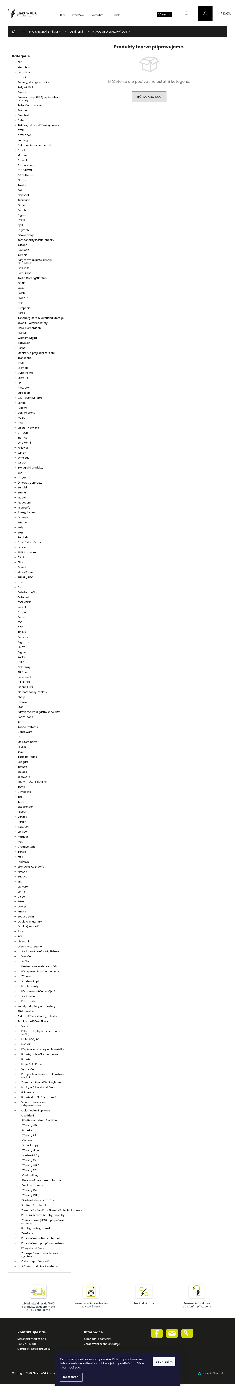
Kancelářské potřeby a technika (41, 1238)
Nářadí (25, 1044)
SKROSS (22, 747)
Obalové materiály (30, 921)
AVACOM (23, 388)
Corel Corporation (29, 328)
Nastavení (71, 1377)
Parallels (23, 537)
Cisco (21, 896)
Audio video (28, 996)
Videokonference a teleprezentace (33, 1103)
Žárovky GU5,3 (31, 1195)
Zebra (21, 617)
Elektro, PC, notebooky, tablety (37, 1016)
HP (19, 383)
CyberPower (25, 373)
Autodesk (24, 597)
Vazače (26, 956)
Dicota (22, 587)
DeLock (22, 120)
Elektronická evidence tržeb (35, 145)
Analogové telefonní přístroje (40, 951)
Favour (22, 812)
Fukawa (22, 408)
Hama (21, 348)
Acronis (22, 255)
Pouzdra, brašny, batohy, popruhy (42, 1215)
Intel (20, 797)
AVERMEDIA (24, 602)
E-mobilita (24, 792)
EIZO (20, 627)
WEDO (22, 462)
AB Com (23, 672)
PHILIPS (22, 911)
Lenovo (22, 702)
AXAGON (23, 827)
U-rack (22, 77)
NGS (20, 842)
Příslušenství (26, 1011)
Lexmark (23, 368)
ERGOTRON (25, 170)
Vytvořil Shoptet (213, 1373)
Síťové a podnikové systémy (39, 1266)
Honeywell (24, 677)
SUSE (21, 532)
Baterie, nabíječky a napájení (40, 1054)
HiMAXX (22, 872)
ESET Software (27, 552)
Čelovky (27, 1140)
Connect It (25, 195)
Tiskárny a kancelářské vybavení (38, 125)
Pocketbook (25, 717)
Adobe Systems (28, 727)
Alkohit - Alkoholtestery (33, 323)
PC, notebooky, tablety (32, 692)
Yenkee (22, 817)
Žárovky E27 (30, 1170)
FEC (20, 622)
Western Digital (27, 338)
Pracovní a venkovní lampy (41, 1180)
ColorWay (24, 667)
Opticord (23, 205)
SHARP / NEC (25, 577)
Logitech (23, 230)
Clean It (23, 298)
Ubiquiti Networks (29, 428)
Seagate (23, 762)
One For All (24, 443)
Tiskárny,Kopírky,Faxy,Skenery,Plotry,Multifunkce (44, 1210)
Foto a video (26, 165)
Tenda (22, 852)
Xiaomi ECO (25, 687)
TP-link (22, 632)
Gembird (23, 115)
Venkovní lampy (32, 1185)
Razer (21, 901)
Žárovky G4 (29, 1190)
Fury (20, 931)
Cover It (23, 160)
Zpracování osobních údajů (102, 1344)
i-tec (21, 582)
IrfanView (24, 67)
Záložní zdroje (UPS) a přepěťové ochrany (39, 98)
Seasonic (23, 637)
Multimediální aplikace (35, 1110)
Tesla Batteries (27, 757)
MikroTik (23, 378)
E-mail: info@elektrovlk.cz (34, 1349)
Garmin (22, 567)
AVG (20, 423)
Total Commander (30, 105)
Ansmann (24, 200)
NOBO (21, 418)
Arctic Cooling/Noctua (32, 278)
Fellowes (23, 448)
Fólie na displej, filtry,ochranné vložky (40, 1032)
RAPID (21, 657)
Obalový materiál (29, 926)
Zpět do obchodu (149, 97)
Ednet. (22, 403)
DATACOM (24, 135)
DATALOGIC (25, 682)
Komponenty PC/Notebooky (36, 240)
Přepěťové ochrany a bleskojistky (42, 1049)
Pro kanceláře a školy (33, 1021)
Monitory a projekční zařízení (36, 353)
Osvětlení (27, 1115)
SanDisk (22, 487)
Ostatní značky (27, 592)
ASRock (22, 772)
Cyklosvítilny (30, 1175)
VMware (23, 886)
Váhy (24, 1026)
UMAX (21, 647)
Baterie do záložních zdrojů (38, 1097)
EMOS (21, 220)
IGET (20, 856)
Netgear (23, 837)
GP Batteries (25, 175)
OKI (20, 190)
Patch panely (29, 986)
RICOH (22, 497)
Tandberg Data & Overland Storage (41, 318)
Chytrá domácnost (30, 542)
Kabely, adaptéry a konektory (36, 1006)
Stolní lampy (30, 1145)
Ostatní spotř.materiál (35, 1261)
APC (20, 62)
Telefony (27, 1233)
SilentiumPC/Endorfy (31, 867)
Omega (23, 517)
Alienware (24, 777)
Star (20, 707)
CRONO (22, 333)
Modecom (24, 502)
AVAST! (22, 752)
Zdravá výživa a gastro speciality (39, 712)
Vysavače (27, 1069)
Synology (23, 458)
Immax (22, 767)
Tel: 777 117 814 (27, 1344)
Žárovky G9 (29, 1125)
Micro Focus (25, 572)
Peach (22, 210)
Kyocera (23, 547)
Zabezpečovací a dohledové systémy (39, 1254)
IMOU (21, 802)
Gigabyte (24, 642)
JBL (20, 881)
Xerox (21, 313)
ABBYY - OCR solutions (32, 782)
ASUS (21, 557)
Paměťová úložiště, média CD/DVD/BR (35, 261)
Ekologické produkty (30, 467)
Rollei (21, 527)
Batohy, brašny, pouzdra (36, 1228)
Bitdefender (25, 807)
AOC (21, 722)
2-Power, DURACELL (30, 483)
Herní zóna (24, 273)
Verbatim (24, 72)
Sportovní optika (32, 981)
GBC (20, 303)
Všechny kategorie (30, 946)
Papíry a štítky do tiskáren (38, 1087)
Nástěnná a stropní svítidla (39, 1120)
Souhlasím (164, 1362)
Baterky (27, 1130)
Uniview (22, 832)
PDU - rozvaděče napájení (38, 991)
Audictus (23, 862)
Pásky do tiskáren (32, 1248)
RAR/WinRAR (25, 87)
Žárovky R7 (29, 1135)
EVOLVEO (23, 268)
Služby (22, 180)
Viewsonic (24, 941)
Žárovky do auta (32, 1150)
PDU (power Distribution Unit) (40, 971)
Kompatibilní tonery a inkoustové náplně (42, 1075)
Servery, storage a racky (33, 82)
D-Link (22, 150)
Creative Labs (26, 847)
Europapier (24, 308)
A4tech (22, 245)
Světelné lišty (30, 1155)
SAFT (21, 472)
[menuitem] (62, 15)
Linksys (22, 906)
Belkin (21, 293)
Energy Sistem (27, 512)
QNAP (21, 283)
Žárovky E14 (29, 1160)
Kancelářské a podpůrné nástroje (42, 1243)
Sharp (21, 697)
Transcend (25, 358)
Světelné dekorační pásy (38, 1200)
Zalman (22, 492)
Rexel (21, 288)
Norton (22, 822)
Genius (22, 92)
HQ (20, 737)
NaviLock (23, 250)
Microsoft (24, 507)
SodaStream (26, 916)
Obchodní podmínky (97, 1339)
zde (77, 1367)
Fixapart (23, 612)
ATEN (21, 130)
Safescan (24, 393)
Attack (22, 477)
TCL (20, 936)
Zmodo (22, 522)
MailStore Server (28, 742)
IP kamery (27, 1092)
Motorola (23, 155)
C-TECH (23, 433)
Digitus (22, 215)
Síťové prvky (26, 235)
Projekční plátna (31, 1064)
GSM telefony (26, 413)
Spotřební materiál (33, 1205)
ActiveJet (24, 343)
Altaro (21, 562)
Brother (22, 110)
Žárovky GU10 (30, 1165)
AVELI (21, 363)
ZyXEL (21, 225)
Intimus (22, 437)
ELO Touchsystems (30, 398)
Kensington (25, 140)
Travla (22, 185)
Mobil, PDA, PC (30, 1039)
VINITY (21, 891)
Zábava (22, 876)
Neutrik (22, 607)
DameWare (25, 732)
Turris (21, 787)
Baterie (25, 1059)
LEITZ (21, 662)
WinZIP (22, 453)
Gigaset (23, 652)
